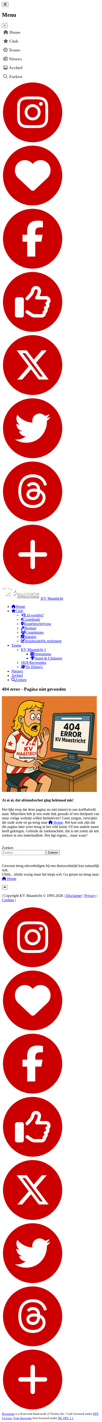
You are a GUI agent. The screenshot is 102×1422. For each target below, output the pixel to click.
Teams (14, 50)
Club (13, 41)
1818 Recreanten (33, 663)
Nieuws (15, 58)
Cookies (8, 900)
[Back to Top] (5, 887)
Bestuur (30, 628)
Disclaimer (74, 896)
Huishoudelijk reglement (43, 641)
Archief (16, 67)
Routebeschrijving (37, 624)
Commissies (35, 632)
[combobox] (24, 852)
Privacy (90, 896)
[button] (96, 41)
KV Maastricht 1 (33, 650)
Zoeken (15, 76)
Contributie (31, 619)
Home (58, 822)
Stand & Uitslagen (48, 658)
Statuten (30, 637)
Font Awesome (22, 1418)
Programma (42, 654)
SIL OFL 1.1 (66, 1418)
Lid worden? (34, 615)
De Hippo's (34, 667)
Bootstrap (8, 1414)
